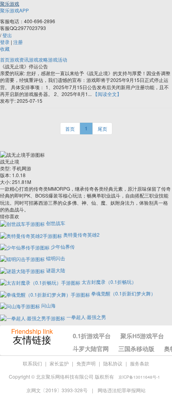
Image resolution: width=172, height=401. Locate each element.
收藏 (5, 48)
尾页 (102, 128)
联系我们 (32, 363)
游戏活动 (57, 59)
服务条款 (139, 363)
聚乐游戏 (9, 3)
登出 (7, 35)
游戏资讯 (19, 59)
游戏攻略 (38, 59)
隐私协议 (112, 363)
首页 (5, 59)
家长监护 (59, 363)
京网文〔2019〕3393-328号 (57, 390)
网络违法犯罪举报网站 (122, 390)
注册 (18, 41)
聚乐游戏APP (14, 10)
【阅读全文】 (107, 93)
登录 (5, 41)
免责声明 (86, 363)
